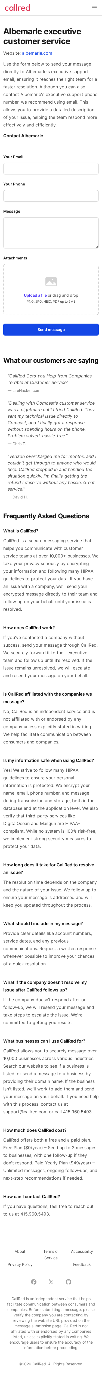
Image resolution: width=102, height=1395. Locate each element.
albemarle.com (37, 53)
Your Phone (14, 184)
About (20, 1251)
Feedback (82, 1264)
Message (11, 211)
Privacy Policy (20, 1264)
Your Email (13, 156)
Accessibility (82, 1251)
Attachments (15, 258)
